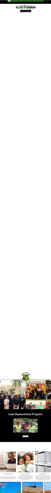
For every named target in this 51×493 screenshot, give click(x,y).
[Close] (19, 9)
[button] (25, 11)
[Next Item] (49, 491)
